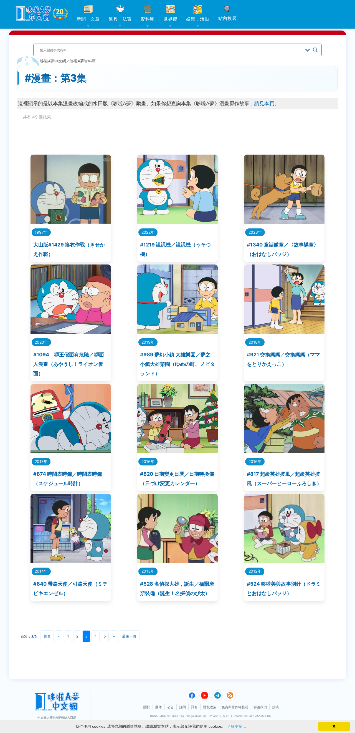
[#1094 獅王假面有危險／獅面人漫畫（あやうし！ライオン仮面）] (71, 332)
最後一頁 (129, 636)
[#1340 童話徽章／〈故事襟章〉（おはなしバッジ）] (284, 222)
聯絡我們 (260, 707)
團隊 (158, 707)
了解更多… (236, 726)
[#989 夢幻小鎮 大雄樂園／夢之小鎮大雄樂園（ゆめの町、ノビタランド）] (177, 332)
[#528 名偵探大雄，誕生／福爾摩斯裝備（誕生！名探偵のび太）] (177, 561)
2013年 (147, 571)
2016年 (147, 461)
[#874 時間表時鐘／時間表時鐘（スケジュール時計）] (71, 451)
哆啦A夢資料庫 (83, 61)
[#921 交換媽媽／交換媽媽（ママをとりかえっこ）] (284, 332)
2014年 (41, 571)
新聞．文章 (88, 19)
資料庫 (147, 19)
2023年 (255, 232)
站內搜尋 (227, 18)
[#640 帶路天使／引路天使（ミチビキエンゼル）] (71, 561)
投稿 (275, 707)
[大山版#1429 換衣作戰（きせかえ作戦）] (71, 222)
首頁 (47, 636)
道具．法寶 (120, 19)
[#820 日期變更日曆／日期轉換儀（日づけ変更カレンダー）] (177, 451)
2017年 (41, 461)
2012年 (254, 571)
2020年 (41, 342)
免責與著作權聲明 (235, 707)
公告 (170, 707)
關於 (146, 707)
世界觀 (170, 19)
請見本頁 (264, 103)
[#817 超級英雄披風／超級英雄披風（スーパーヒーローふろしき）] (284, 451)
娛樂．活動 (197, 19)
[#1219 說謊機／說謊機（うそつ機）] (177, 222)
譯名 (194, 707)
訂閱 (182, 707)
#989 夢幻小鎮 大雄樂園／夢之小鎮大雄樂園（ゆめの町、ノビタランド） (177, 364)
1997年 (41, 232)
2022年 (147, 232)
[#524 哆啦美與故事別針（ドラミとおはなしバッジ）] (284, 561)
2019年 (147, 342)
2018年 (255, 342)
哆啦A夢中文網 (53, 61)
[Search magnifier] (315, 50)
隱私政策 (209, 707)
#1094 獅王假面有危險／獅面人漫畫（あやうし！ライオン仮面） (68, 364)
